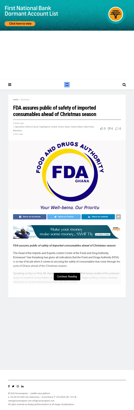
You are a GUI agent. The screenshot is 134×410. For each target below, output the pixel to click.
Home (15, 99)
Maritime (89, 127)
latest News (77, 127)
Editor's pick (31, 127)
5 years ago (18, 123)
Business (25, 99)
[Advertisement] (67, 55)
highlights (44, 127)
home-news (64, 127)
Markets (17, 130)
